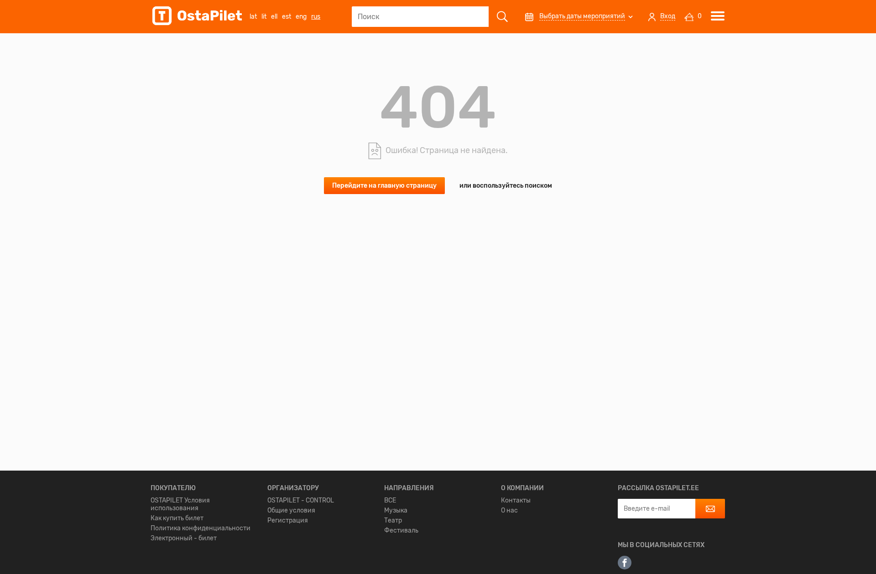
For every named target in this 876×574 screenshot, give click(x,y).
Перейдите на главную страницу (384, 186)
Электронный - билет (184, 538)
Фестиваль (401, 530)
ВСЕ (390, 500)
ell (274, 16)
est (286, 16)
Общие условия (291, 510)
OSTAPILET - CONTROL (300, 500)
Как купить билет (177, 518)
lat (253, 16)
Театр (393, 520)
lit (263, 16)
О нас (509, 510)
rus (315, 16)
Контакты (516, 500)
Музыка (395, 510)
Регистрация (287, 520)
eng (301, 16)
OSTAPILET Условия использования (180, 504)
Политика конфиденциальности (200, 528)
